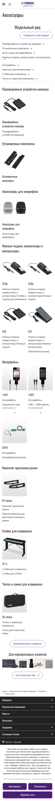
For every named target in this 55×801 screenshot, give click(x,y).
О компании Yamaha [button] (10, 734)
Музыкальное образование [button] (13, 706)
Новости (5, 713)
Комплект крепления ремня (16, 69)
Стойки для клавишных (14, 74)
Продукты (43, 691)
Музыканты (7, 720)
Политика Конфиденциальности (17, 779)
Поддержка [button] (7, 727)
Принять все (27, 794)
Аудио (4, 691)
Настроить (15, 786)
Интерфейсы (9, 65)
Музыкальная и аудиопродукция (23, 691)
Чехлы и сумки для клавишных (18, 78)
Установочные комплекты (15, 48)
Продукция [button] (7, 700)
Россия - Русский (13, 741)
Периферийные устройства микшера (21, 43)
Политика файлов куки (42, 779)
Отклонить (40, 786)
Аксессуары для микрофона (17, 52)
